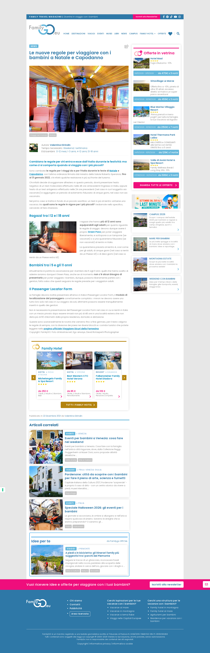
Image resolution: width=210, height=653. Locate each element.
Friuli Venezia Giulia (90, 469)
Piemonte (84, 548)
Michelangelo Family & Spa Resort (50, 380)
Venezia (82, 433)
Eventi (100, 33)
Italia (81, 503)
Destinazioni (78, 33)
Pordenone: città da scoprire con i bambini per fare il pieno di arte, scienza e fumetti (96, 476)
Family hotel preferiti (171, 33)
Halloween (78, 526)
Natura (85, 570)
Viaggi (91, 33)
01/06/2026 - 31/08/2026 (145, 99)
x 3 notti (168, 73)
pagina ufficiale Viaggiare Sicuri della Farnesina (71, 328)
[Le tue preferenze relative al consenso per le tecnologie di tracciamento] (2, 490)
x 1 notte (168, 152)
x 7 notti (167, 127)
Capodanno (36, 174)
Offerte (162, 33)
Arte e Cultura (85, 460)
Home (66, 33)
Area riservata (80, 613)
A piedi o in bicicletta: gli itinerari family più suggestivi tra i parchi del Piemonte (92, 554)
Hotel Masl (156, 58)
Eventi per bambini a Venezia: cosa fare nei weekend (94, 440)
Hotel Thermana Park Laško (162, 136)
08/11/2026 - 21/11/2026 (144, 73)
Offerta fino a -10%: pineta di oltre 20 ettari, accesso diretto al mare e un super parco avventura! (164, 90)
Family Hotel (147, 33)
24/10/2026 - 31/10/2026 (144, 152)
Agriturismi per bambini (163, 614)
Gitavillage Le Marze (162, 81)
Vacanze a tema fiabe (122, 614)
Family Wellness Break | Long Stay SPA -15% (162, 169)
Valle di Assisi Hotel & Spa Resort (162, 161)
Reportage (71, 493)
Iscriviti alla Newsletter (146, 16)
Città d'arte (71, 460)
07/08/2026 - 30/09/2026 (145, 175)
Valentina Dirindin (60, 145)
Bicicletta (95, 570)
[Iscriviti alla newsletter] (206, 584)
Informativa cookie (122, 643)
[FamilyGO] (44, 30)
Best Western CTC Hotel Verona (77, 377)
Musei (109, 33)
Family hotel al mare (161, 611)
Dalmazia (112, 372)
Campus (133, 33)
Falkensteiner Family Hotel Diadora (108, 377)
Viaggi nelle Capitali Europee (125, 618)
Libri (116, 33)
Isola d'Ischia (46, 373)
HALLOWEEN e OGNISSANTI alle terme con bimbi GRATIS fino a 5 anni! (162, 145)
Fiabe (68, 526)
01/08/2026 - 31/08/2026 (145, 127)
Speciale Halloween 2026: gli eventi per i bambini (94, 509)
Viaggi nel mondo (38, 135)
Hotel (41, 372)
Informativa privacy (100, 643)
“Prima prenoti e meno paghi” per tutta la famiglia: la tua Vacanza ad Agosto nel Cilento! (155, 118)
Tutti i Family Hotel (79, 404)
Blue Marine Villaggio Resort (162, 108)
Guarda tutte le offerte (156, 185)
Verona (81, 372)
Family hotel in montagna (164, 607)
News (124, 33)
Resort (100, 372)
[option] (50, 375)
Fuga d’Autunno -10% (161, 63)
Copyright (82, 643)
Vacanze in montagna (122, 611)
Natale (53, 135)
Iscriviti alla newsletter (167, 584)
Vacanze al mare (119, 607)
